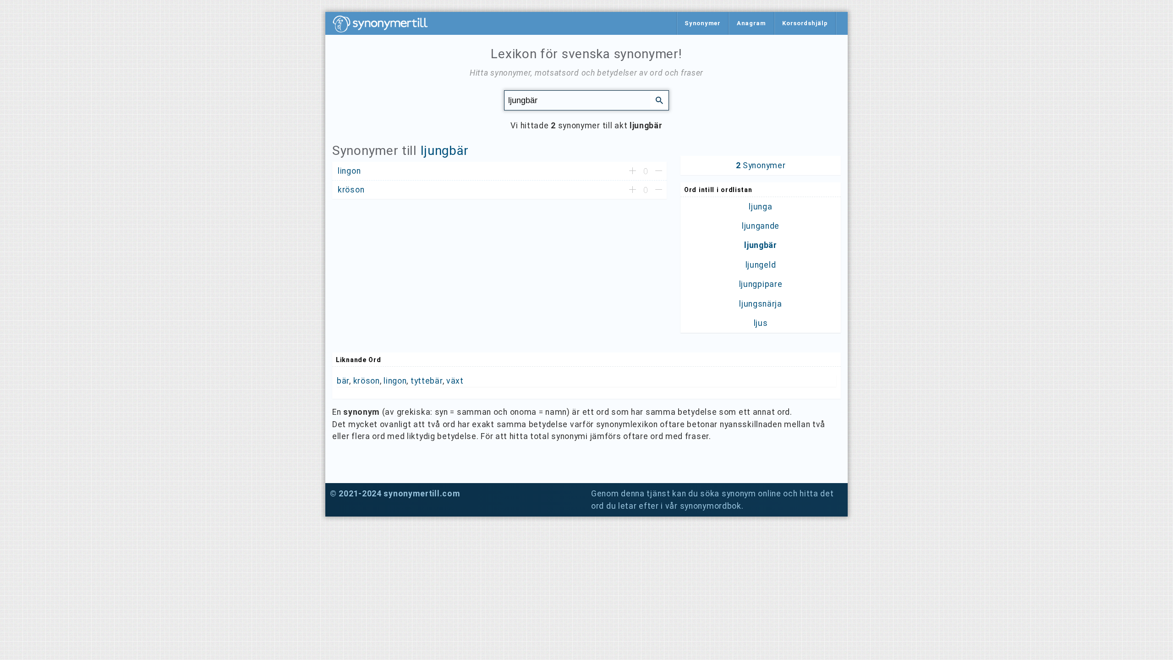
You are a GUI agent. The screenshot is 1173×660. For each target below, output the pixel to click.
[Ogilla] (658, 171)
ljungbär (445, 150)
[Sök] (659, 100)
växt (455, 380)
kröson (366, 380)
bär (343, 380)
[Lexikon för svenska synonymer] (385, 23)
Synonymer (702, 23)
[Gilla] (632, 171)
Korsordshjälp (805, 23)
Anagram (751, 23)
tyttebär (427, 380)
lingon (395, 380)
